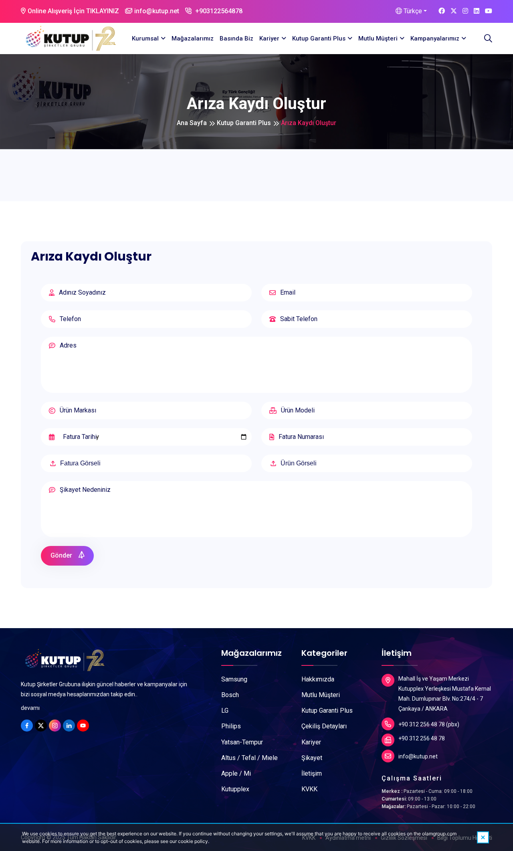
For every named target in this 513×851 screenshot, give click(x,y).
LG (224, 710)
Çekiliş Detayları (324, 726)
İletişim (311, 773)
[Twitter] (41, 726)
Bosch (230, 695)
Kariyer (269, 38)
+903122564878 (218, 11)
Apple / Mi (236, 773)
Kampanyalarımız (434, 38)
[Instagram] (55, 726)
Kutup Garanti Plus (318, 38)
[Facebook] (27, 726)
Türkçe (412, 11)
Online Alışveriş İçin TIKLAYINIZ (73, 11)
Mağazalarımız (193, 38)
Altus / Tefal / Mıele (249, 758)
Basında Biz (236, 38)
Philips (231, 726)
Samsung (234, 679)
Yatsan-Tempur (242, 742)
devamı (30, 708)
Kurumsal (145, 38)
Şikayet (311, 758)
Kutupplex (235, 789)
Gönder (62, 555)
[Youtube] (83, 726)
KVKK (309, 789)
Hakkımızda (317, 679)
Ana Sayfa (192, 123)
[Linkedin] (69, 726)
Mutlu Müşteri (378, 38)
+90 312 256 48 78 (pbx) (428, 724)
